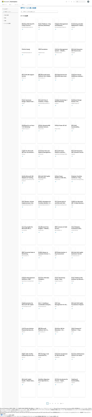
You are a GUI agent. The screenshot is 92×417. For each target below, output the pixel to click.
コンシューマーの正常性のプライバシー (8, 416)
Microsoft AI (2, 412)
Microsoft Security (9, 412)
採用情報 (55, 412)
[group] (22, 29)
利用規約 (39, 416)
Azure (14, 412)
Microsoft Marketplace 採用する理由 (7, 408)
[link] (28, 30)
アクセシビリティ (87, 412)
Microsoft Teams (49, 412)
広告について (46, 416)
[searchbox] (11, 12)
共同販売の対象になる (55, 409)
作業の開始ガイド (32, 408)
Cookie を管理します (54, 416)
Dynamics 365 (18, 412)
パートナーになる (83, 408)
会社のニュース (60, 412)
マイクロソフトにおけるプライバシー (72, 412)
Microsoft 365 (24, 412)
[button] (21, 11)
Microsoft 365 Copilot (41, 412)
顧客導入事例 (21, 408)
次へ (61, 403)
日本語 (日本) (3, 413)
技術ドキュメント (40, 408)
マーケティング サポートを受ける (8, 409)
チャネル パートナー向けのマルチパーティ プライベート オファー (16, 411)
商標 (43, 416)
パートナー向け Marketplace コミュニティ (69, 409)
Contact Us (25, 416)
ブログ (16, 408)
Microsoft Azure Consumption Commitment (63, 408)
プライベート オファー (49, 408)
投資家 (81, 412)
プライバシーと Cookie (32, 416)
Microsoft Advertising (32, 412)
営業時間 (26, 408)
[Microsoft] (5, 1)
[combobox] (39, 11)
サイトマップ (20, 416)
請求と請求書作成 (76, 408)
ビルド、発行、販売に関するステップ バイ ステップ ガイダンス (37, 409)
